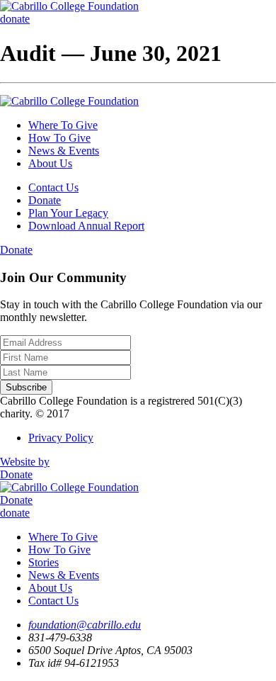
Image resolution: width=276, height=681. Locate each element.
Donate (44, 200)
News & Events (63, 151)
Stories (43, 562)
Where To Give (63, 125)
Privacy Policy (60, 438)
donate (15, 19)
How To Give (59, 138)
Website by (25, 462)
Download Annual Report (86, 226)
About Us (50, 163)
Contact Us (53, 187)
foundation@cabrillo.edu (84, 625)
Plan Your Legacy (68, 213)
